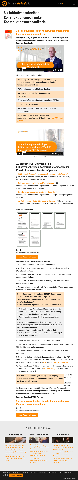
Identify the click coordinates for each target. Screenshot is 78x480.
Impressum (42, 472)
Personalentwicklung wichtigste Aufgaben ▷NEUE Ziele (39, 447)
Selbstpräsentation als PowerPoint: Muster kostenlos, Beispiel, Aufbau (63, 447)
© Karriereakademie (69, 479)
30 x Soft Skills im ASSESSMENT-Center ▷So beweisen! (38, 460)
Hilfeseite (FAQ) (49, 369)
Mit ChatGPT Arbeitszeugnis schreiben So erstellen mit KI (15, 446)
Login (60, 3)
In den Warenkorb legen (27, 257)
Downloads (6, 472)
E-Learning (16, 472)
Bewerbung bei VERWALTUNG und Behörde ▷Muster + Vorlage (63, 454)
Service (33, 472)
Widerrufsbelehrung (60, 362)
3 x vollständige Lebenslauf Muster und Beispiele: (36, 192)
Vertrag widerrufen (16, 475)
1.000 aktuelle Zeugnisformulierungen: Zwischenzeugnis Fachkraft (43, 174)
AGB (45, 362)
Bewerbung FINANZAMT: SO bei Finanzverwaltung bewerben (62, 461)
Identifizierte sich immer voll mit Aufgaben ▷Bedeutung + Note (15, 459)
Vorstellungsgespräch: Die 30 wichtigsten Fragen (36, 201)
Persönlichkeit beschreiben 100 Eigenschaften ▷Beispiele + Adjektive (39, 453)
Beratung (25, 472)
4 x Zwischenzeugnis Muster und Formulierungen (36, 183)
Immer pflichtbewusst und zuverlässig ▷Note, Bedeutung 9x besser (16, 452)
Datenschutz (53, 472)
